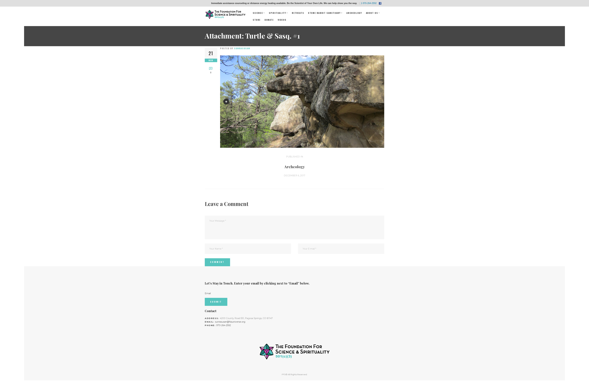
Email (208, 293)
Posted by (235, 48)
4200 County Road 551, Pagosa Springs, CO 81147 (246, 318)
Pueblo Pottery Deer (227, 101)
